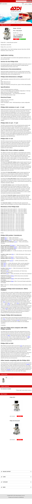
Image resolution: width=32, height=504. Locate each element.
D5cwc (12, 275)
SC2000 (8, 369)
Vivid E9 (28, 364)
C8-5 (7, 270)
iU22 (21, 345)
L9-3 (5, 264)
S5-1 (13, 254)
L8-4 (5, 266)
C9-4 (7, 273)
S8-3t (15, 248)
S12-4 (12, 258)
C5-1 (10, 268)
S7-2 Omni (12, 245)
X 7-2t (15, 241)
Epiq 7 (9, 335)
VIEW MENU (3, 3)
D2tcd (12, 281)
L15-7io (11, 260)
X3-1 (6, 237)
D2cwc (12, 278)
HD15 (29, 336)
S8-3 (12, 257)
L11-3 (5, 263)
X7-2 (10, 240)
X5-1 (6, 239)
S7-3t (15, 246)
